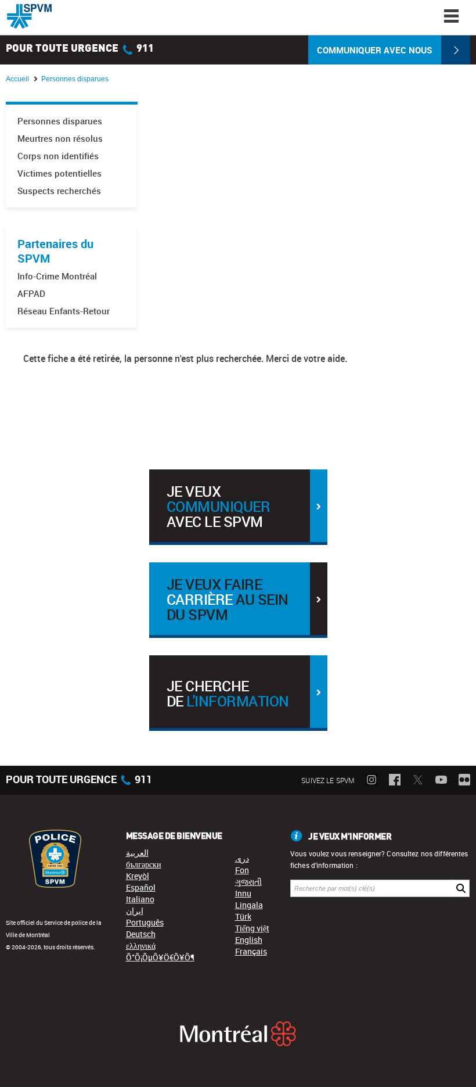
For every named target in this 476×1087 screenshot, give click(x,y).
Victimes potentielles (59, 173)
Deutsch (141, 933)
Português (145, 922)
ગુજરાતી (248, 881)
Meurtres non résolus (60, 139)
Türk (243, 916)
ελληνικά (141, 945)
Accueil (17, 79)
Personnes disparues (59, 121)
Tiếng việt (252, 928)
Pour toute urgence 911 (80, 48)
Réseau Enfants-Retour (63, 311)
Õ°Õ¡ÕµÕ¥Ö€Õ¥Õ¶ (160, 957)
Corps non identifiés (58, 156)
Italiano (140, 899)
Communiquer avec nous (374, 50)
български (143, 864)
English (248, 939)
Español (141, 887)
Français (251, 951)
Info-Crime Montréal (57, 276)
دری (242, 858)
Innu (243, 893)
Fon (242, 870)
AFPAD (31, 294)
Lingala (249, 904)
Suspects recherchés (59, 191)
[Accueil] (29, 16)
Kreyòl (137, 875)
